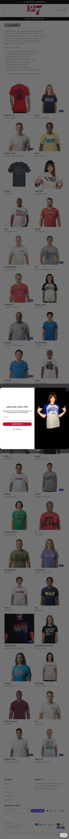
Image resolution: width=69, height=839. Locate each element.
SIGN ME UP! (17, 424)
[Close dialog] (67, 390)
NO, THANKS (17, 429)
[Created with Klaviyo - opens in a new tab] (34, 450)
